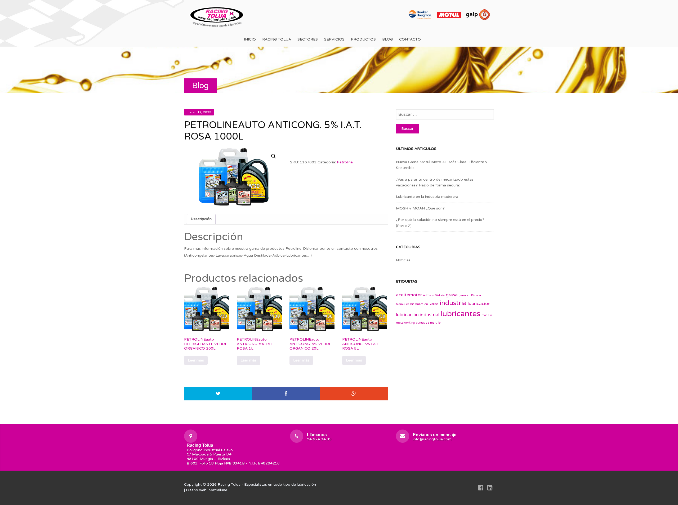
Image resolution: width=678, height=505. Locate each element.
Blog (387, 39)
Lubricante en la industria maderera (427, 196)
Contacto (410, 39)
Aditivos (428, 295)
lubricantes (460, 313)
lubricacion (479, 303)
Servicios (334, 39)
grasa (452, 295)
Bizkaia (440, 295)
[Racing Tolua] (217, 16)
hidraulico (402, 304)
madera (486, 315)
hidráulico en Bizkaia (424, 304)
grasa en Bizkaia (470, 295)
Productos (363, 39)
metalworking (405, 322)
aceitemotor (409, 295)
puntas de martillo (428, 322)
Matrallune (217, 490)
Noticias (403, 260)
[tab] (201, 219)
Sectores (307, 39)
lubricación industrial (417, 315)
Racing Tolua (276, 39)
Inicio (250, 39)
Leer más (196, 360)
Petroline (345, 162)
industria (453, 303)
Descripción (201, 219)
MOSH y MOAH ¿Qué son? (420, 208)
